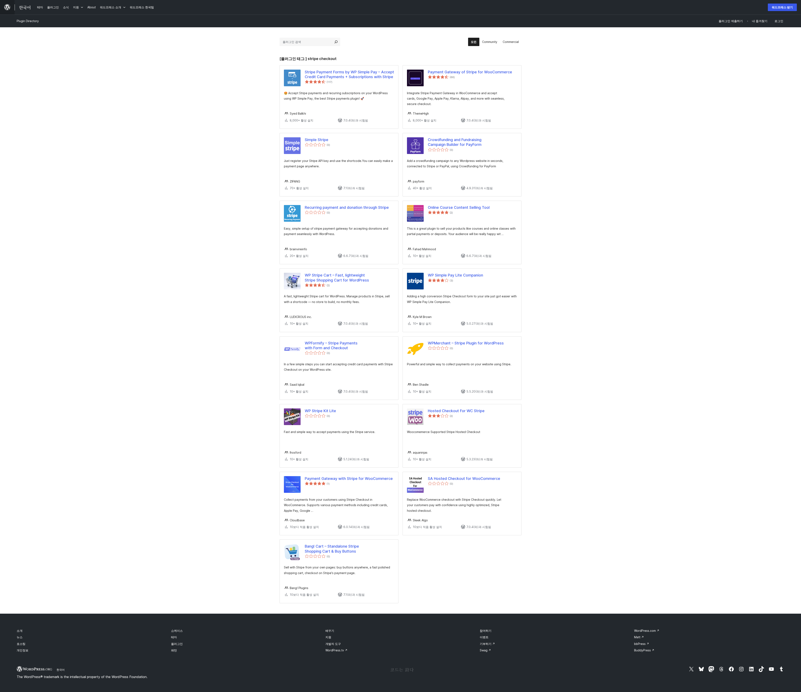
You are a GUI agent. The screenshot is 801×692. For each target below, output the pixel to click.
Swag (485, 650)
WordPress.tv (336, 650)
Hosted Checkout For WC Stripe (456, 411)
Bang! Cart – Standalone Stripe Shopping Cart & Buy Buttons (332, 548)
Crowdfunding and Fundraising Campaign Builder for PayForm (454, 142)
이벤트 (484, 637)
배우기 (329, 630)
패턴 (174, 650)
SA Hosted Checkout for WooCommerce (464, 478)
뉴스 (20, 637)
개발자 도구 (333, 644)
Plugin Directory (28, 21)
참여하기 (485, 630)
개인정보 (22, 650)
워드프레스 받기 (782, 7)
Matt (639, 637)
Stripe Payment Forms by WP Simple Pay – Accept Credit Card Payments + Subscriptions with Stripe (349, 74)
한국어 (61, 669)
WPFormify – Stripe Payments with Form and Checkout (331, 345)
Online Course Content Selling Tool (459, 207)
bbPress (641, 644)
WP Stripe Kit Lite (320, 411)
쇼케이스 (177, 630)
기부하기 (487, 644)
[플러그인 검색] (336, 42)
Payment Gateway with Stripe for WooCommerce (349, 478)
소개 (20, 630)
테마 (174, 637)
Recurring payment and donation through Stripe (347, 207)
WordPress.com (646, 630)
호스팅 (21, 644)
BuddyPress (644, 650)
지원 (328, 637)
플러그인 (177, 644)
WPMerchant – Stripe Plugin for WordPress (466, 343)
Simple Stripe (316, 140)
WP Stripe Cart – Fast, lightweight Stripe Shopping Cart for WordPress (337, 277)
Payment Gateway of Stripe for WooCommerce (470, 72)
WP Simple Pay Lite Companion (455, 275)
